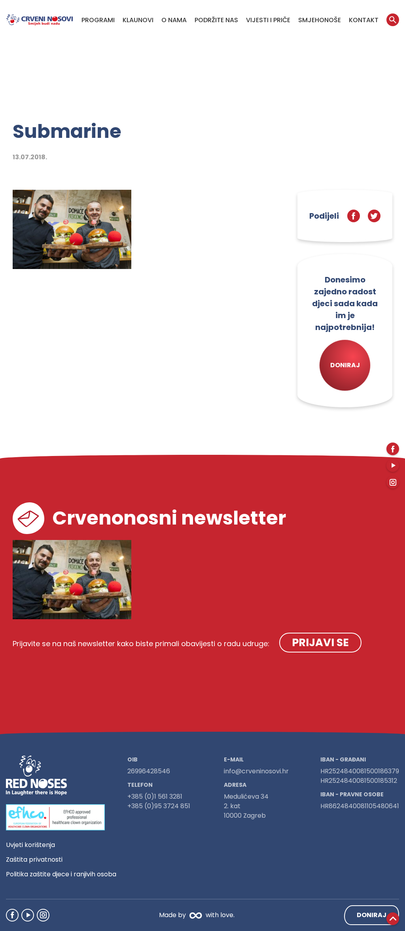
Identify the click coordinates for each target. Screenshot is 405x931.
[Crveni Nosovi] (39, 20)
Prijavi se (320, 642)
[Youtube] (27, 915)
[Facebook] (12, 915)
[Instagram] (43, 915)
